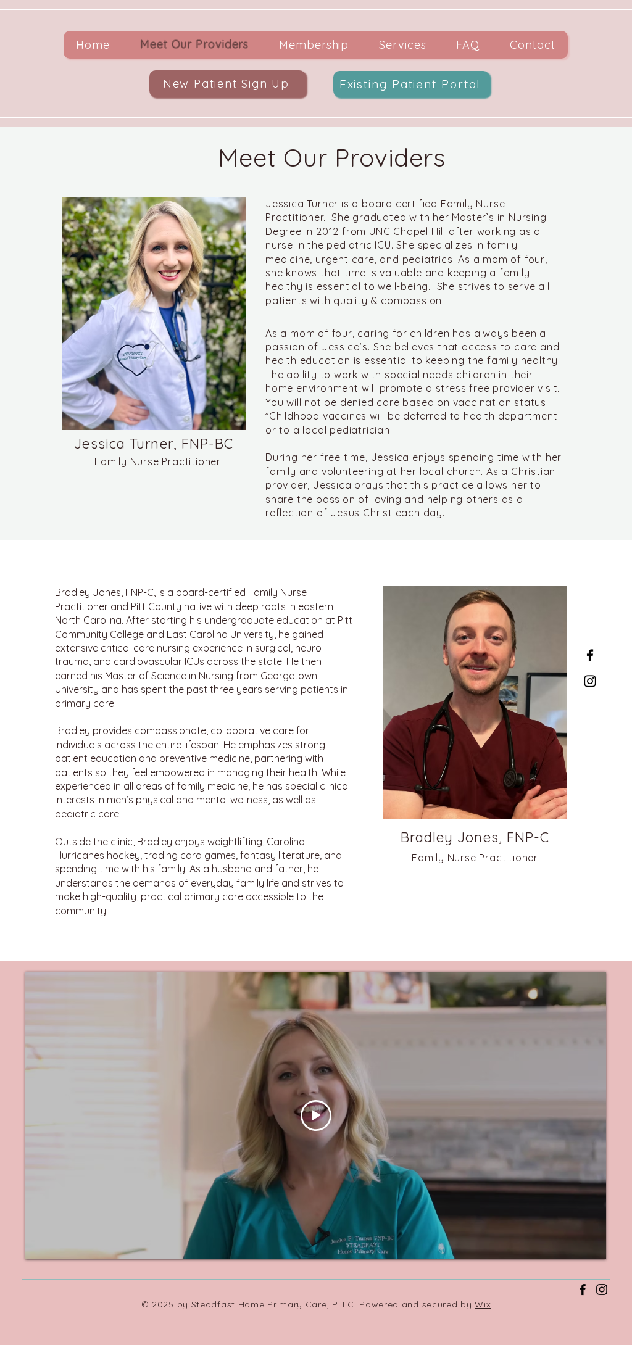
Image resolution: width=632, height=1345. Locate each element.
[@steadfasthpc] (601, 1289)
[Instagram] (590, 681)
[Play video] (316, 1115)
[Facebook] (590, 655)
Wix (483, 1304)
